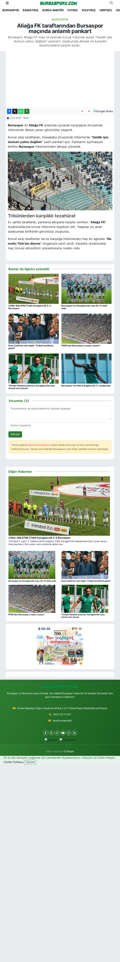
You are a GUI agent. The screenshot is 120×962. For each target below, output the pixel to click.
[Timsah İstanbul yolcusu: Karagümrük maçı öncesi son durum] (33, 368)
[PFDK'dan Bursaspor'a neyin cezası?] (86, 328)
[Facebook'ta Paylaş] (9, 111)
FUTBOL (72, 10)
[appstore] (51, 740)
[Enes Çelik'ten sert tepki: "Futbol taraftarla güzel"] (33, 328)
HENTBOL (106, 10)
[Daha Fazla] (26, 111)
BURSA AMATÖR (53, 10)
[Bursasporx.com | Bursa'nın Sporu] (58, 3)
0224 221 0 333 (62, 714)
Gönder (15, 434)
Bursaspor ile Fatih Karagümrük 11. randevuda (85, 385)
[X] (51, 732)
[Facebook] (45, 732)
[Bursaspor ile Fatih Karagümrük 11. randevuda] (86, 368)
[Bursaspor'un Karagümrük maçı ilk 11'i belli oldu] (86, 288)
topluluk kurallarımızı (40, 445)
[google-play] (67, 740)
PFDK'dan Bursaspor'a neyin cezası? (80, 345)
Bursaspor (60, 19)
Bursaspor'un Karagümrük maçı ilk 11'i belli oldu (84, 307)
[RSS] (74, 732)
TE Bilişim (68, 751)
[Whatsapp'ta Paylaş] (21, 111)
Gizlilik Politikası (14, 762)
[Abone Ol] (103, 111)
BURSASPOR (10, 10)
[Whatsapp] (68, 732)
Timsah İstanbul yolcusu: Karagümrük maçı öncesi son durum (31, 387)
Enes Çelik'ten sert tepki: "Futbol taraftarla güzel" (30, 346)
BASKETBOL (31, 10)
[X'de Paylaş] (15, 111)
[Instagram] (57, 732)
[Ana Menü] (7, 3)
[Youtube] (62, 732)
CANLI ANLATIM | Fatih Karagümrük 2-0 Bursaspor (29, 307)
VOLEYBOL (89, 10)
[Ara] (111, 3)
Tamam (30, 762)
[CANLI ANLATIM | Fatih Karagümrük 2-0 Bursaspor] (33, 288)
